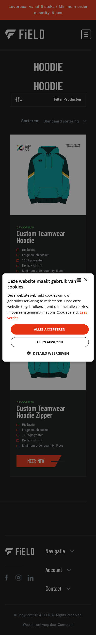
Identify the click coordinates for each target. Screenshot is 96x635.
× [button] (85, 280)
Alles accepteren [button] (49, 329)
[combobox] (78, 280)
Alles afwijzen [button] (49, 342)
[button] (48, 353)
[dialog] (48, 317)
